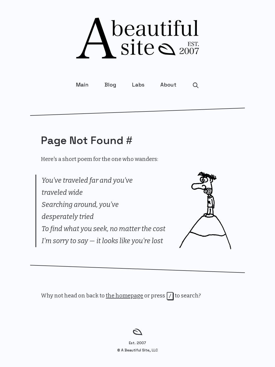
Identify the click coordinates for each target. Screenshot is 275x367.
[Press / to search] (195, 85)
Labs (138, 84)
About (168, 84)
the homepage (124, 295)
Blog (110, 84)
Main (82, 84)
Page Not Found (82, 140)
